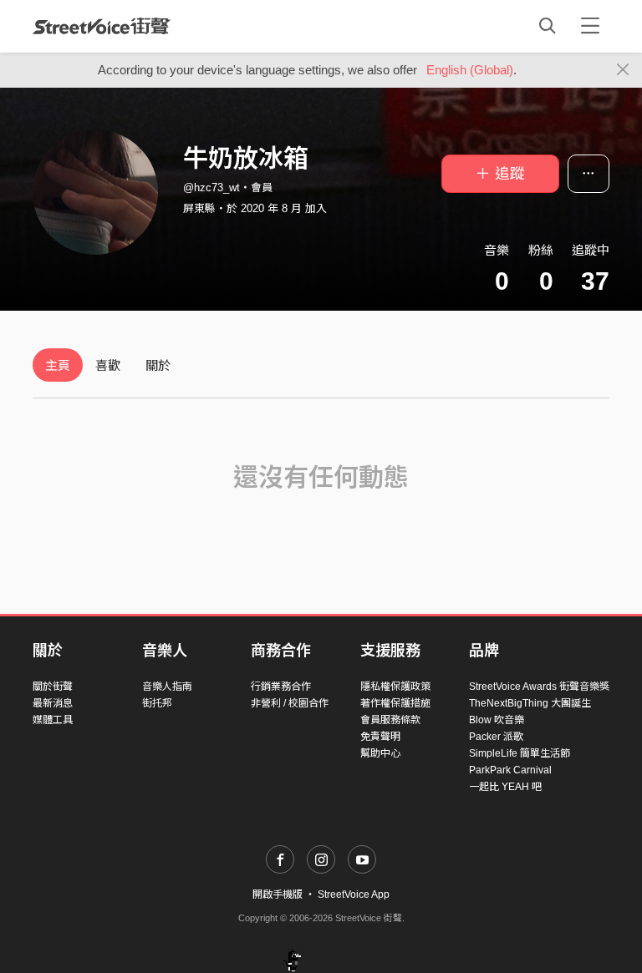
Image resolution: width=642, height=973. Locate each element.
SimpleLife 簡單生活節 (519, 753)
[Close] (623, 70)
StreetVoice (102, 26)
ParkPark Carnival (510, 770)
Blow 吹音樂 (496, 720)
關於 (158, 365)
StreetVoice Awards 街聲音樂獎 (539, 686)
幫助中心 (380, 753)
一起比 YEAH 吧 (505, 787)
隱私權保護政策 (395, 686)
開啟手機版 (277, 894)
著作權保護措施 (395, 703)
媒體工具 (53, 720)
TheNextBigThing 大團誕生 (530, 703)
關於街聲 (53, 686)
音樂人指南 (167, 686)
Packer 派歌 (496, 736)
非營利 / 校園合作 (290, 703)
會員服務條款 (390, 720)
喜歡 (107, 365)
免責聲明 (380, 736)
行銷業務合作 (281, 686)
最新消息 (53, 703)
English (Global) (469, 70)
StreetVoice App (354, 894)
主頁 (57, 365)
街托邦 (157, 703)
